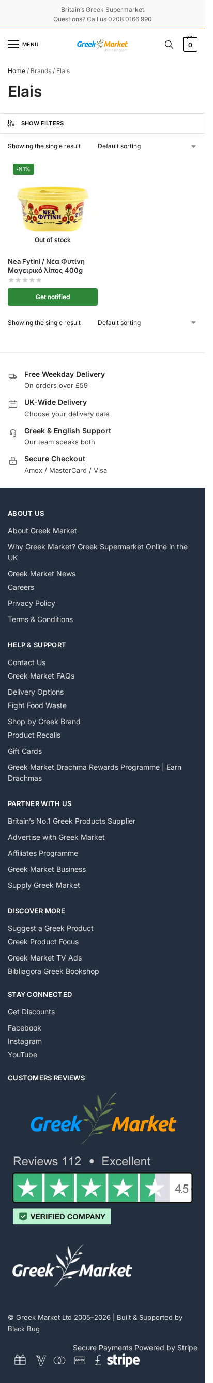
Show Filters (42, 123)
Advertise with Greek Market (56, 836)
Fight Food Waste (37, 705)
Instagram (25, 1041)
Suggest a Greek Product (51, 928)
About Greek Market (42, 530)
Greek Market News (41, 573)
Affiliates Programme (43, 853)
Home (16, 71)
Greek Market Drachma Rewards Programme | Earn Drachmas (94, 772)
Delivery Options (36, 691)
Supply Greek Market (44, 885)
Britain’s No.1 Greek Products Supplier (71, 820)
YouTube (22, 1054)
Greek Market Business (47, 869)
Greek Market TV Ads (45, 957)
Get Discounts (31, 1011)
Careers (21, 587)
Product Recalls (34, 734)
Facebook (24, 1027)
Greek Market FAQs (41, 675)
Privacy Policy (31, 603)
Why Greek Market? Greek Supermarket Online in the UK (98, 552)
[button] (188, 44)
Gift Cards (25, 750)
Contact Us (26, 662)
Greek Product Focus (43, 941)
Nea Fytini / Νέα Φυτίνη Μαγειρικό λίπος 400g (46, 265)
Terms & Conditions (40, 619)
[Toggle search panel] (169, 44)
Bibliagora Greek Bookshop (53, 971)
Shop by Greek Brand (44, 721)
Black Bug (24, 1328)
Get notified (53, 297)
